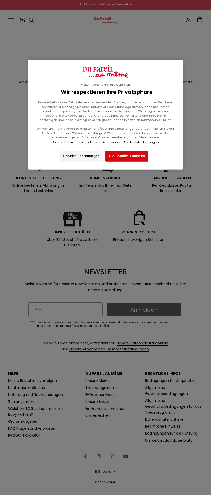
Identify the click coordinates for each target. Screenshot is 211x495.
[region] (105, 114)
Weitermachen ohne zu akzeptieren (105, 85)
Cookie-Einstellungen (81, 156)
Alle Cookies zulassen (126, 156)
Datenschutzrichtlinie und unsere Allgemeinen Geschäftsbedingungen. (105, 142)
